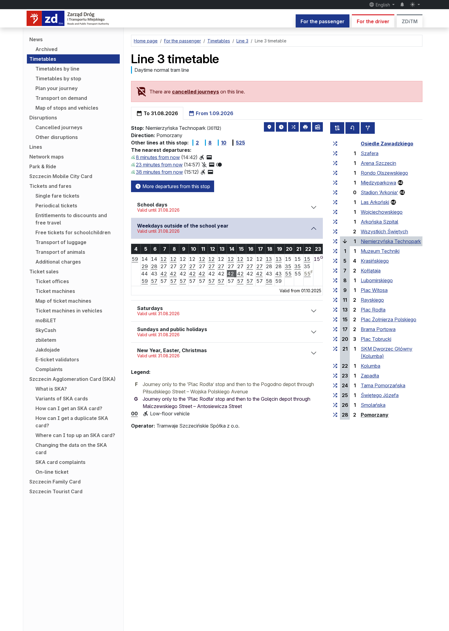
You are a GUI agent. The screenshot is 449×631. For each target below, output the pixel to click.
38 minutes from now (159, 172)
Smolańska (373, 405)
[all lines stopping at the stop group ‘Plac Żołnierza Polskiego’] (335, 319)
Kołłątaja (371, 271)
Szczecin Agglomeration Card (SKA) (72, 379)
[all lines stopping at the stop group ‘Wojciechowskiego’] (335, 212)
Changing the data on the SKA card (71, 448)
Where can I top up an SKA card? (75, 435)
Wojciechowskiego (382, 212)
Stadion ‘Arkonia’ (379, 192)
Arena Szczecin (378, 163)
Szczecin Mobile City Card (60, 176)
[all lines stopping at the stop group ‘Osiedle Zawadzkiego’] (335, 143)
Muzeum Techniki (380, 251)
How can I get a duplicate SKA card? (71, 422)
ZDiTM (410, 21)
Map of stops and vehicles (66, 108)
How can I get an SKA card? (68, 408)
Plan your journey (56, 88)
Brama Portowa (378, 329)
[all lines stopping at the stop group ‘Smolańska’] (335, 405)
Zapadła (370, 376)
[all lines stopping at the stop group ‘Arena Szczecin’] (335, 163)
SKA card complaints (60, 462)
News (36, 39)
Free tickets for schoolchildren (73, 232)
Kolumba (370, 366)
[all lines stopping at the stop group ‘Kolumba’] (335, 366)
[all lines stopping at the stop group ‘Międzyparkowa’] (335, 183)
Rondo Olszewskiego (384, 173)
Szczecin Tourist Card (55, 491)
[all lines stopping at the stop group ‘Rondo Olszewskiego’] (335, 173)
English (382, 4)
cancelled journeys (195, 92)
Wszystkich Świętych (384, 231)
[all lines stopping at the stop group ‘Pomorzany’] (335, 415)
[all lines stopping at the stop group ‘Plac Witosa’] (335, 290)
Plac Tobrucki (376, 339)
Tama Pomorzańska (383, 385)
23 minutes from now (159, 165)
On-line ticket (51, 472)
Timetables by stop (58, 78)
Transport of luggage (60, 242)
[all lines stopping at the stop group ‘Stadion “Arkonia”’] (335, 192)
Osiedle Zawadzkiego (387, 143)
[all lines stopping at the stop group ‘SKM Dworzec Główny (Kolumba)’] (335, 349)
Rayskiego (372, 300)
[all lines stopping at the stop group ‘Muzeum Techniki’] (335, 251)
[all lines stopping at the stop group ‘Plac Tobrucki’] (335, 339)
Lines (35, 147)
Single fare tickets (57, 196)
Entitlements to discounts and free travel (71, 219)
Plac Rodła (373, 310)
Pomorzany (375, 415)
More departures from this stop (175, 186)
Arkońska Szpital (379, 222)
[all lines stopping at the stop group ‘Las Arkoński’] (335, 202)
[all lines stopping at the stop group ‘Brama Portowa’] (335, 329)
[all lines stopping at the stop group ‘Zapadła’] (335, 376)
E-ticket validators (57, 359)
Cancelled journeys (58, 127)
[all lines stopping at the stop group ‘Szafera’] (335, 153)
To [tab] (160, 113)
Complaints (49, 369)
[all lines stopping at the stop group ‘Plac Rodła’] (335, 310)
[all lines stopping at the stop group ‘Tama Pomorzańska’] (335, 385)
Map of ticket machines (63, 301)
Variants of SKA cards (61, 399)
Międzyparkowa (378, 183)
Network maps (46, 157)
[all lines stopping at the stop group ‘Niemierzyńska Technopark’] (335, 241)
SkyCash (45, 330)
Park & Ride (42, 166)
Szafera (369, 153)
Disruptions (43, 118)
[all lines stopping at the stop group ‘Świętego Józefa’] (335, 395)
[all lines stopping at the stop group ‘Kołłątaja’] (335, 271)
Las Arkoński (375, 202)
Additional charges (58, 262)
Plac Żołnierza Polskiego (388, 319)
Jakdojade (47, 350)
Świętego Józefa (380, 395)
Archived (46, 49)
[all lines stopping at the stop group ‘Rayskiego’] (335, 300)
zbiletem (45, 340)
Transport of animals (60, 252)
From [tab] (214, 113)
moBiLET (45, 320)
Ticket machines (55, 291)
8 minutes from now (158, 157)
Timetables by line (57, 69)
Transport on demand (61, 98)
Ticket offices (52, 281)
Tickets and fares (50, 186)
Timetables (42, 59)
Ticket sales (44, 271)
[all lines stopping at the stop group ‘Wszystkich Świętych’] (335, 231)
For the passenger (323, 21)
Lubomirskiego (377, 280)
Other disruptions (56, 137)
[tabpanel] (276, 273)
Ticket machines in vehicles (68, 311)
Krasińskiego (375, 261)
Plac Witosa (374, 290)
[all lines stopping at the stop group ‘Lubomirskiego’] (335, 280)
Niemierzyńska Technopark (391, 241)
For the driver (373, 21)
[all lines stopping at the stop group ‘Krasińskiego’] (335, 261)
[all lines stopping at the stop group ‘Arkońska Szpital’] (335, 222)
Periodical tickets (56, 205)
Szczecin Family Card (55, 482)
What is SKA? (51, 389)
